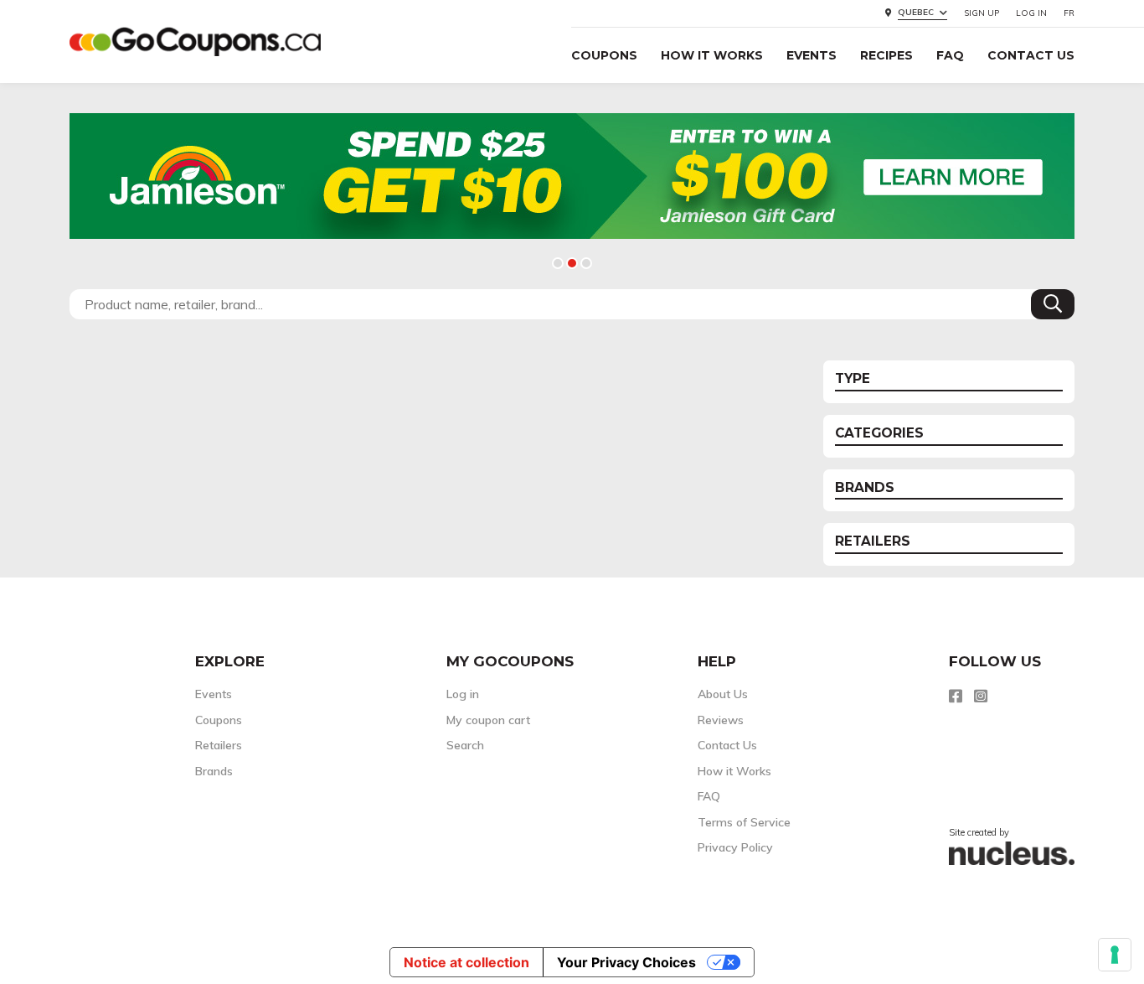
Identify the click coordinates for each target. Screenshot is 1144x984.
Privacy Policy (735, 847)
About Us (723, 694)
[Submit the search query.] (1052, 304)
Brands (214, 771)
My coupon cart (488, 720)
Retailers (218, 745)
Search (465, 745)
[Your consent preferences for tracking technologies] (1115, 955)
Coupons (604, 55)
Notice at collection (466, 962)
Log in (1031, 13)
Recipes (886, 55)
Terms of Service (744, 822)
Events (811, 55)
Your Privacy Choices (626, 962)
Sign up (981, 13)
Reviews (721, 720)
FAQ (950, 55)
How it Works (712, 55)
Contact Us (1030, 55)
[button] (558, 263)
